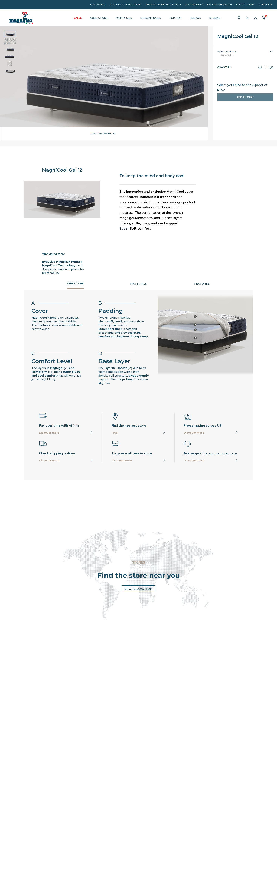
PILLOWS (195, 18)
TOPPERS (175, 18)
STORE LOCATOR (138, 589)
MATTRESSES (124, 18)
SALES (78, 18)
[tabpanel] (138, 342)
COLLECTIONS (98, 18)
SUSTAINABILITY (194, 4)
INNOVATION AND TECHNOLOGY (163, 4)
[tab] (75, 284)
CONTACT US (265, 4)
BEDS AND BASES (150, 18)
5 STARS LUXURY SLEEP (219, 4)
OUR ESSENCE (97, 4)
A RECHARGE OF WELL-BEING (126, 4)
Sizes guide (227, 55)
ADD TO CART (245, 97)
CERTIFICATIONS (245, 4)
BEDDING (214, 18)
